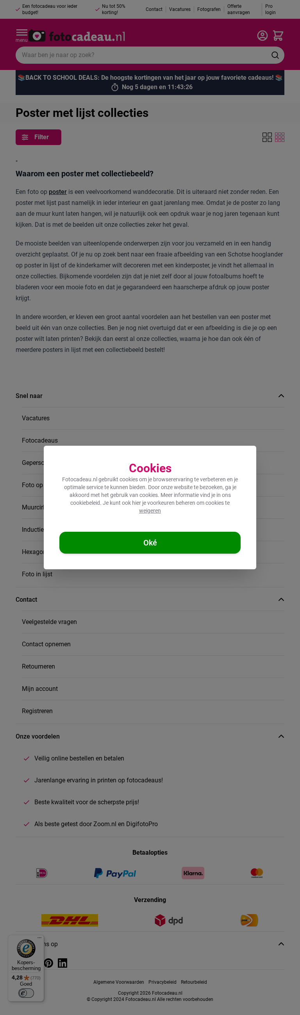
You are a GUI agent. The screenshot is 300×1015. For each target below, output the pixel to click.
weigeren (150, 511)
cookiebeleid (85, 503)
